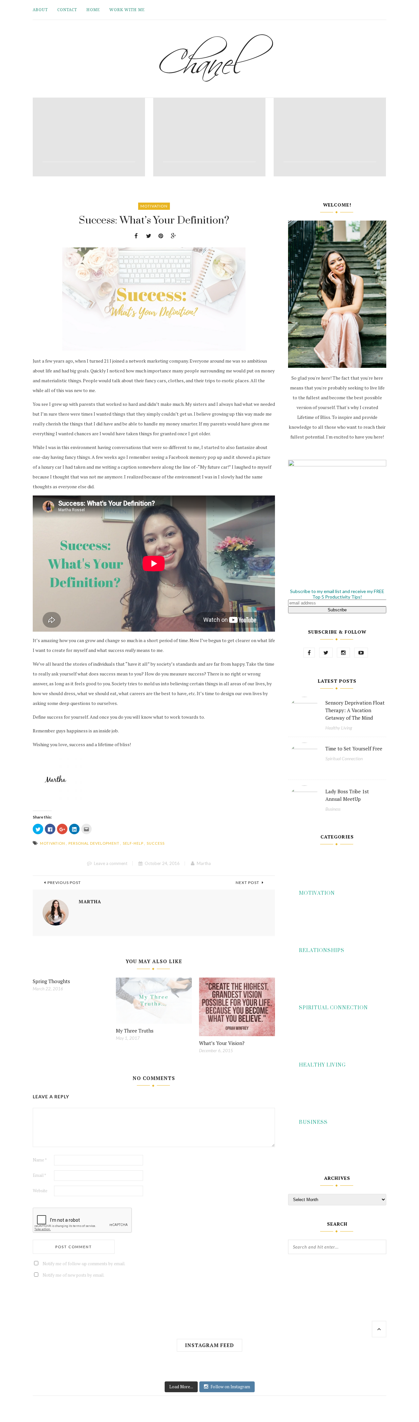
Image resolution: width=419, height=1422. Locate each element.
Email (39, 1175)
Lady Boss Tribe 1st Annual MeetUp (347, 795)
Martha (204, 863)
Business (332, 809)
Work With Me (127, 9)
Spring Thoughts (51, 981)
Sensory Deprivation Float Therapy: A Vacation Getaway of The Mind (355, 710)
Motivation (154, 206)
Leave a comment (110, 863)
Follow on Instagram (230, 1387)
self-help (133, 843)
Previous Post (64, 882)
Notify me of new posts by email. (73, 1275)
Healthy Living (338, 727)
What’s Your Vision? (222, 1043)
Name (40, 1160)
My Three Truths (135, 1030)
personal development (93, 843)
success (156, 843)
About (40, 9)
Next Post (248, 882)
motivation (52, 843)
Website (40, 1191)
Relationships (321, 950)
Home (93, 9)
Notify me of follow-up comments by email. (84, 1264)
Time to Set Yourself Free (353, 748)
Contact (67, 9)
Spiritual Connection (344, 758)
